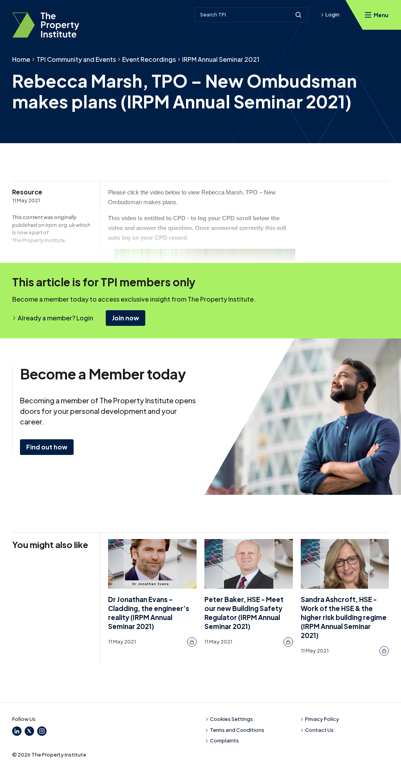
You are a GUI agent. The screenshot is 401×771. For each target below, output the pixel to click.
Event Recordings (149, 59)
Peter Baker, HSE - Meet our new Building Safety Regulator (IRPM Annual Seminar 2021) (244, 613)
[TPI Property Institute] (45, 25)
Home (21, 59)
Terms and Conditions (237, 730)
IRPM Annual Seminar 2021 (220, 59)
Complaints (224, 740)
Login (332, 14)
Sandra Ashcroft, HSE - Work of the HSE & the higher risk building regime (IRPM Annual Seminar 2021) (344, 617)
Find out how (46, 447)
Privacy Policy (322, 719)
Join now (125, 318)
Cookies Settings (231, 719)
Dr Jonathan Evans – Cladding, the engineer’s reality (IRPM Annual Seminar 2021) (148, 613)
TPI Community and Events (76, 59)
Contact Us (319, 730)
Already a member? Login (55, 318)
